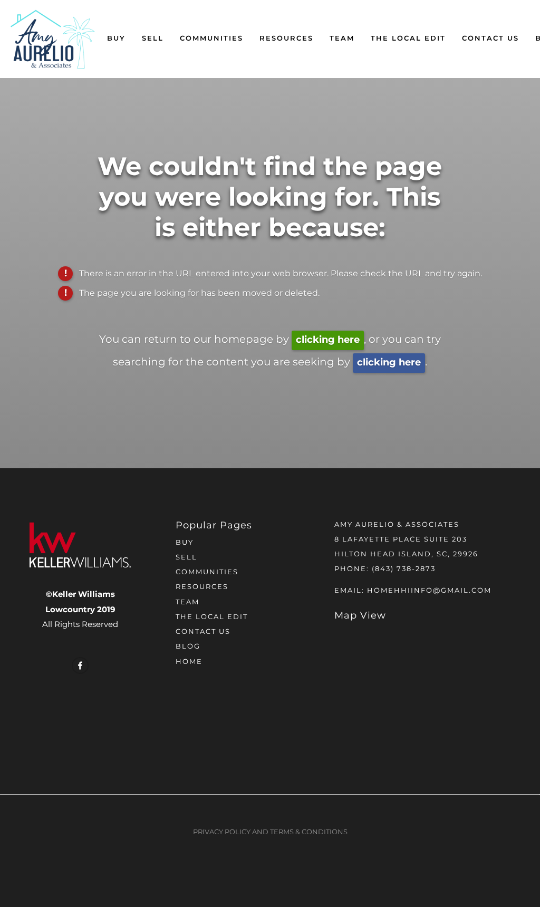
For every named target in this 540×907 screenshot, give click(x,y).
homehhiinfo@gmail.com (429, 590)
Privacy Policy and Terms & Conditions (270, 832)
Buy (116, 38)
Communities (211, 38)
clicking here (328, 340)
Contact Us (490, 38)
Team (342, 38)
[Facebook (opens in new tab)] (80, 665)
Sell (152, 38)
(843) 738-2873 (404, 569)
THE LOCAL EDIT (408, 38)
